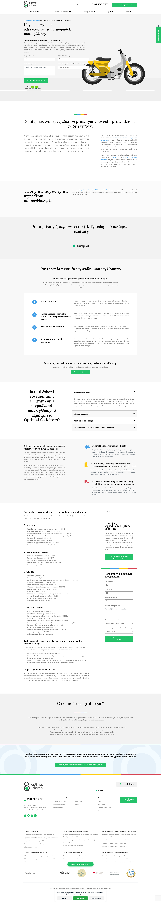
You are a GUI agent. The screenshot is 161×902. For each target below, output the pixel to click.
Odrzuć (64, 898)
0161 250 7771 (100, 4)
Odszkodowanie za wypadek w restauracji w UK (115, 840)
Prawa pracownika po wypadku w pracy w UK (37, 844)
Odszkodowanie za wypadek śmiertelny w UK (115, 859)
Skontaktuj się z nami (124, 5)
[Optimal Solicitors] (30, 4)
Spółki (110, 12)
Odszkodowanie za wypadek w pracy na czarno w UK (39, 859)
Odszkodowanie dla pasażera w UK (73, 845)
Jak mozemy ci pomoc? (31, 64)
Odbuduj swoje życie (80, 372)
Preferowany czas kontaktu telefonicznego (72, 64)
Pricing (100, 811)
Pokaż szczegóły (96, 898)
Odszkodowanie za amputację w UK (73, 859)
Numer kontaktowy (64, 56)
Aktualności (101, 805)
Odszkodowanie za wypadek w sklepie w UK (114, 846)
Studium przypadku (104, 808)
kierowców (115, 157)
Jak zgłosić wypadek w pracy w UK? (34, 841)
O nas (128, 12)
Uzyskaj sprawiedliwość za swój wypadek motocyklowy (119, 557)
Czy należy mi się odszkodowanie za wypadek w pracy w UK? (41, 838)
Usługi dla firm (89, 12)
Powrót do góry (128, 784)
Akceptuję (80, 898)
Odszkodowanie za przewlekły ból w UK (74, 856)
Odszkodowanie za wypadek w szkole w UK (114, 843)
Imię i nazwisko (29, 56)
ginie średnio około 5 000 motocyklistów (94, 190)
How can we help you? (112, 620)
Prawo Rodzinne (35, 12)
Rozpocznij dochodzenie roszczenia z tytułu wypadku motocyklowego (80, 765)
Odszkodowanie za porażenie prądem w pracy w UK (39, 856)
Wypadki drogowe (59, 805)
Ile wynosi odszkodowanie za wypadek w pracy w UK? (39, 834)
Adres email (108, 589)
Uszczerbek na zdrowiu (60, 801)
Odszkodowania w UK (62, 12)
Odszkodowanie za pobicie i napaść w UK (113, 856)
